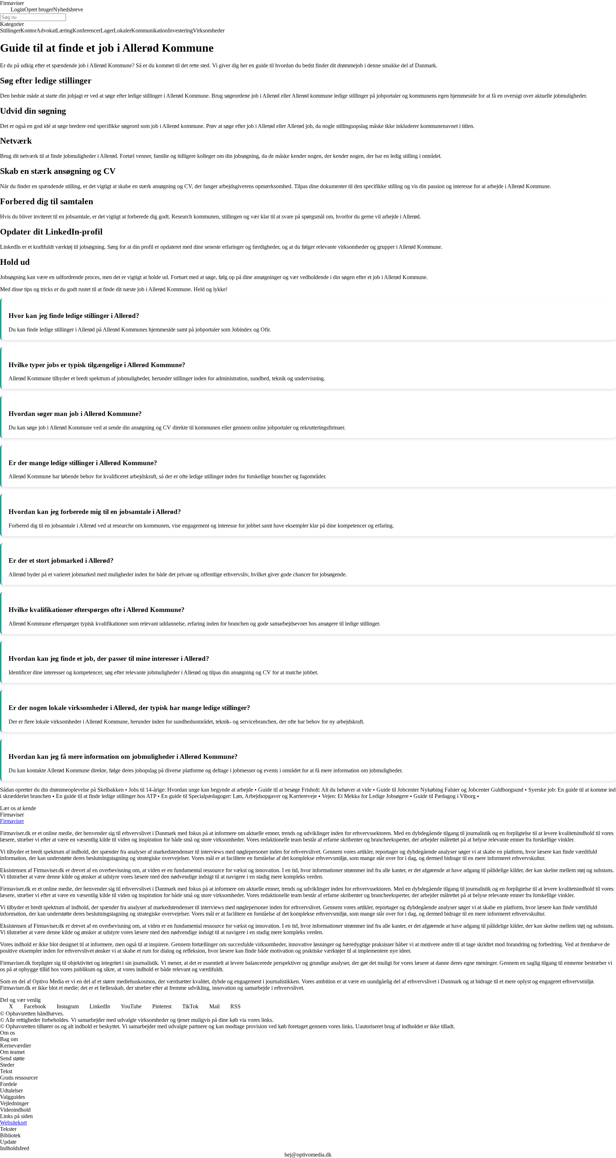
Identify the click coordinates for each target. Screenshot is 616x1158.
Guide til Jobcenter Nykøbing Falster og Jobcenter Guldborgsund (449, 790)
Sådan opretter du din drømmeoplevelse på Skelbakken (62, 790)
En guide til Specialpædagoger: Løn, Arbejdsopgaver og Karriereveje (239, 796)
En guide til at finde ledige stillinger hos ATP (106, 796)
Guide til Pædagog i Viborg (445, 796)
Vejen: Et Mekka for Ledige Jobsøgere (365, 796)
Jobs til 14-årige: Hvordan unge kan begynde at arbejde (191, 790)
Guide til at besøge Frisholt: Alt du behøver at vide (314, 790)
